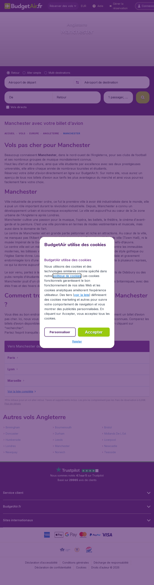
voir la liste (81, 295)
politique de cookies (67, 276)
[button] (77, 341)
